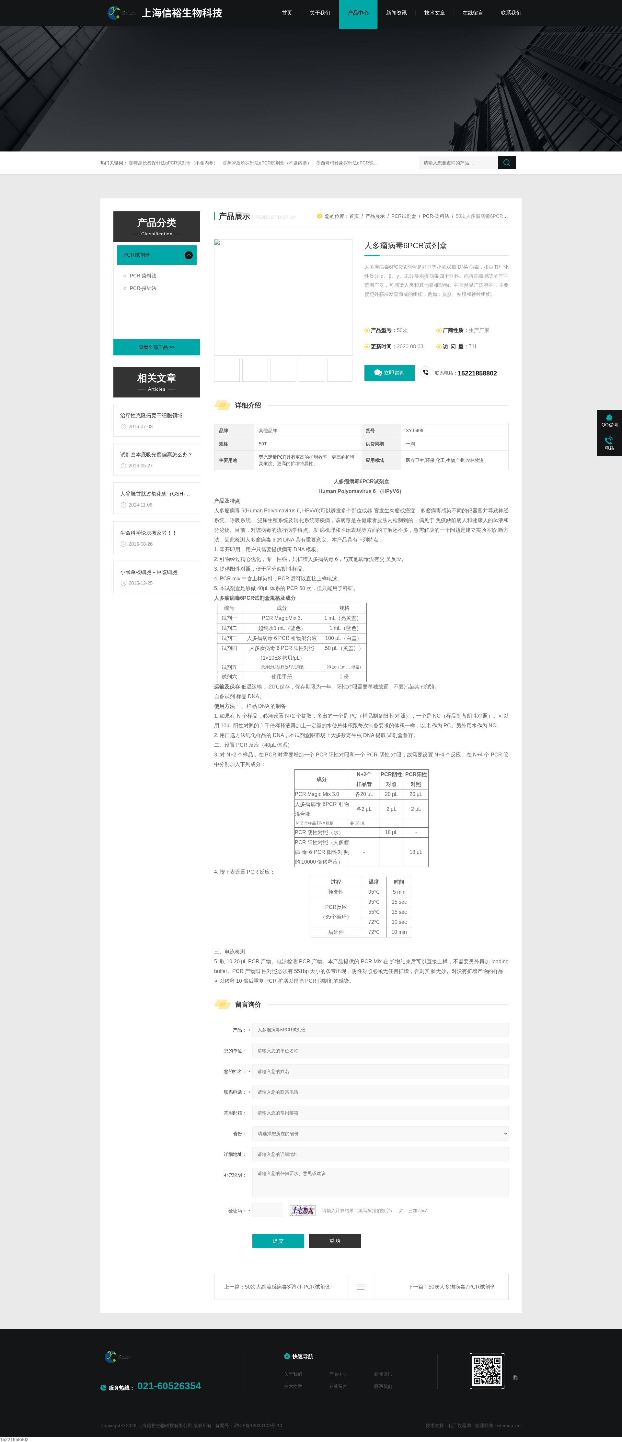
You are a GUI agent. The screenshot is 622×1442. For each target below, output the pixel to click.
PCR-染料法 (143, 275)
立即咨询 (394, 372)
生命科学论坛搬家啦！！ (148, 533)
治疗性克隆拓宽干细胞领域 (151, 415)
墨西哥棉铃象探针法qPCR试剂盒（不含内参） (363, 162)
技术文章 (434, 13)
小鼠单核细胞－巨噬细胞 (148, 572)
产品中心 (358, 13)
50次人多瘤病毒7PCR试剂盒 (462, 1287)
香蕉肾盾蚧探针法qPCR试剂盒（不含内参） (267, 162)
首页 (287, 13)
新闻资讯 (396, 13)
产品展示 (375, 216)
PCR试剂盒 (136, 255)
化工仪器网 (459, 1425)
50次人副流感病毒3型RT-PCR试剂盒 (287, 1287)
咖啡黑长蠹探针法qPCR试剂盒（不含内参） (173, 162)
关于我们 (320, 13)
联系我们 (511, 13)
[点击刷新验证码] (303, 1210)
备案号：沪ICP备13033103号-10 (248, 1425)
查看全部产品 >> (157, 347)
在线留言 (473, 13)
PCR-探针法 (143, 288)
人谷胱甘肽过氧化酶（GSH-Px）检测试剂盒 (171, 494)
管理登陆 (484, 1425)
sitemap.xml (509, 1425)
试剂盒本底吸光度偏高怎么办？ (156, 454)
